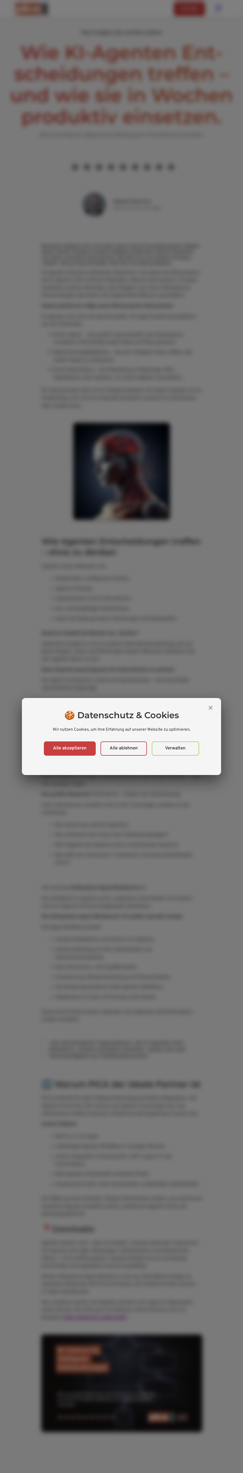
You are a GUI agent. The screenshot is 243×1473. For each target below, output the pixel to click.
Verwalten (175, 748)
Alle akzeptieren (70, 748)
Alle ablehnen (124, 748)
